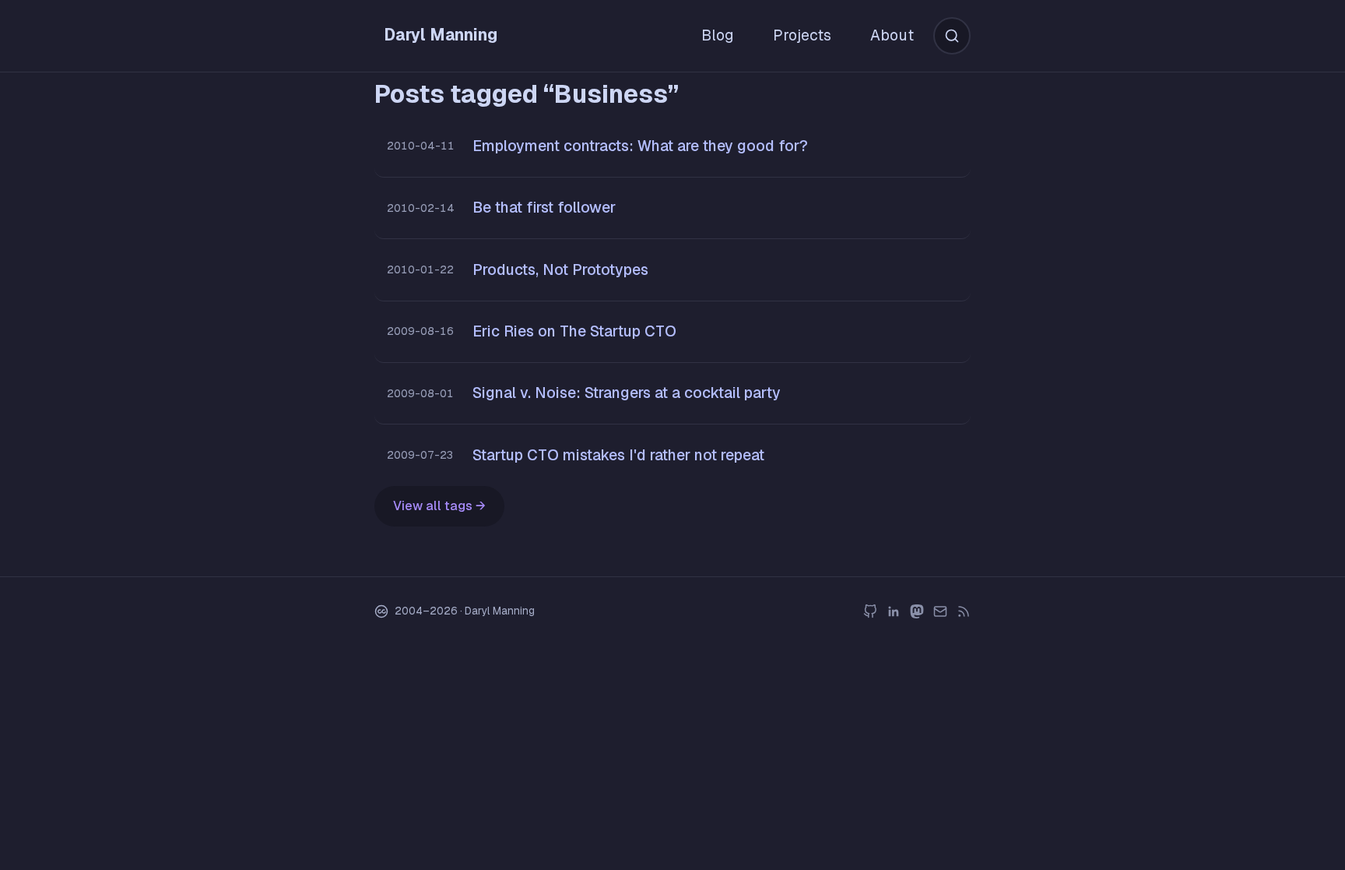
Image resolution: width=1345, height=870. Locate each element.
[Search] (952, 36)
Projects (802, 35)
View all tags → (439, 505)
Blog (717, 35)
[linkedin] (894, 611)
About (892, 35)
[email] (940, 611)
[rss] (964, 611)
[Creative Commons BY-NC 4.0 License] (381, 611)
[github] (870, 611)
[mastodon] (917, 611)
